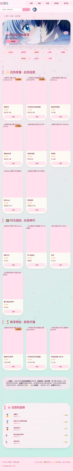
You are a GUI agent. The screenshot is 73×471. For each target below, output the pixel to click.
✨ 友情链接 (57, 462)
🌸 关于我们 (38, 462)
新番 (47, 3)
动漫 (31, 3)
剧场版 (56, 3)
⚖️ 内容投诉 (67, 462)
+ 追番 (13, 116)
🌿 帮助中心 (48, 462)
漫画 (39, 3)
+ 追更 (13, 210)
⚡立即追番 (12, 41)
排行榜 (66, 3)
